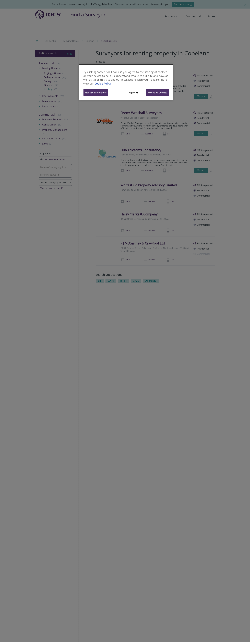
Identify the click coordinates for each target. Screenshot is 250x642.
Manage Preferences (96, 92)
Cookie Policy (103, 83)
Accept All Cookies (157, 92)
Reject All (133, 92)
